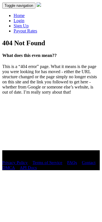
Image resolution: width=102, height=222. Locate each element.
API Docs (28, 167)
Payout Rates (25, 30)
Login (19, 20)
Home (19, 15)
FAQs (72, 162)
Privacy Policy (15, 162)
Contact (88, 162)
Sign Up (21, 25)
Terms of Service (47, 162)
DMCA (8, 167)
